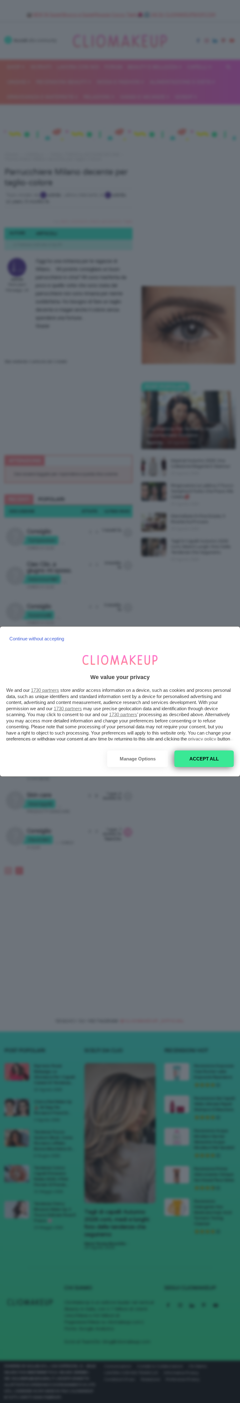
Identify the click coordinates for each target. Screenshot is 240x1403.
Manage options (138, 758)
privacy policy (202, 738)
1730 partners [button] (45, 690)
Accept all (204, 758)
